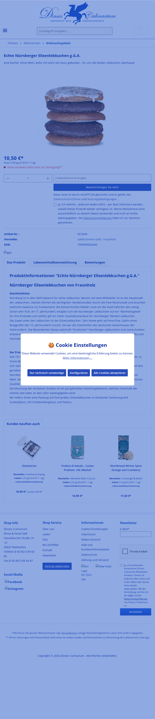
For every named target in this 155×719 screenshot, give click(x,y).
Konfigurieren (79, 372)
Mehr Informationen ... (77, 358)
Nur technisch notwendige (47, 372)
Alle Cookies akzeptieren (110, 372)
